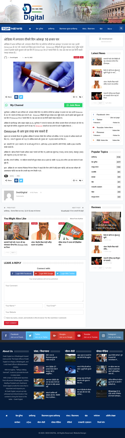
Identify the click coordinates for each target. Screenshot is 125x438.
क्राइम (93, 177)
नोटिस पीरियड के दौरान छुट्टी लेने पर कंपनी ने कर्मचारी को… (115, 382)
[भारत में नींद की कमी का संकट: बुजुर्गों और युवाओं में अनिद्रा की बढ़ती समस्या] (70, 369)
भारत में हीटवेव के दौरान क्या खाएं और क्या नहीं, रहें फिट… (84, 392)
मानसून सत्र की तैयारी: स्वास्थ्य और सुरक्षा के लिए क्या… (84, 380)
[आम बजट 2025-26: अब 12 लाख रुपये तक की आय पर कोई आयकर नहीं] (39, 382)
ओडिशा (18, 176)
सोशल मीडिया (56, 422)
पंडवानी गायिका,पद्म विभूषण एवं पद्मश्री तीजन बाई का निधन (112, 95)
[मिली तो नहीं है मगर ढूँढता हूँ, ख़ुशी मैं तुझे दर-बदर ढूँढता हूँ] (96, 73)
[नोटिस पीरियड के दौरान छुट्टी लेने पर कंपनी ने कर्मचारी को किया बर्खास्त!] (101, 382)
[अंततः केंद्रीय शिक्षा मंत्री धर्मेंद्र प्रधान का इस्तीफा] (43, 231)
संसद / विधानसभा (88, 29)
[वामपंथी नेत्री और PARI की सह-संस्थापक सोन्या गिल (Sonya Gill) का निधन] (16, 231)
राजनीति (93, 172)
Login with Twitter (68, 273)
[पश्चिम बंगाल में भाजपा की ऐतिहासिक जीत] (70, 231)
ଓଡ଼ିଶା (28, 422)
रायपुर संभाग (95, 167)
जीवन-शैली (41, 422)
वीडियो (69, 422)
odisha (12, 176)
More (110, 29)
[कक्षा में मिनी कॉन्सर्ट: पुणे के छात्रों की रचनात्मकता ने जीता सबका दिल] (101, 358)
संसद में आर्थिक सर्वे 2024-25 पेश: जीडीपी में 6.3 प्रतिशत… (53, 395)
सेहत (82, 57)
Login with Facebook (23, 273)
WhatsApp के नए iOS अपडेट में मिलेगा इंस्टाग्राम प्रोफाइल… (114, 393)
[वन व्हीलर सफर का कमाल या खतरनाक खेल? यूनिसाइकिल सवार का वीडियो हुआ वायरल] (101, 369)
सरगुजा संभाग (95, 197)
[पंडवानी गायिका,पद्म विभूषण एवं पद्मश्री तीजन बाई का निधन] (96, 96)
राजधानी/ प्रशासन (96, 187)
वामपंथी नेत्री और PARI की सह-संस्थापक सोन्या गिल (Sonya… (112, 61)
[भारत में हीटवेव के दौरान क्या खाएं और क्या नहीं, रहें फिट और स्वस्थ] (70, 392)
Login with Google (46, 273)
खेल (101, 29)
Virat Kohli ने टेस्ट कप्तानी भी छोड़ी (72, 211)
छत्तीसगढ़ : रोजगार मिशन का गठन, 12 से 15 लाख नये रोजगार (22, 211)
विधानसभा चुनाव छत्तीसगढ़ (68, 29)
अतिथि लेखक (110, 416)
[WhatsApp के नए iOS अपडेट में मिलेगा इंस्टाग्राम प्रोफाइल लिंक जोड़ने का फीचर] (101, 394)
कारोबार (17, 422)
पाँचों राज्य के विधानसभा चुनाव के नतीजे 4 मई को (51, 357)
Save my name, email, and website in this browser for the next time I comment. (36, 318)
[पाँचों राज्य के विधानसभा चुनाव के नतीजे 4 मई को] (39, 358)
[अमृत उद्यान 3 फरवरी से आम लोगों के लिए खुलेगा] (70, 358)
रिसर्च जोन (101, 422)
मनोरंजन (97, 416)
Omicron (38, 126)
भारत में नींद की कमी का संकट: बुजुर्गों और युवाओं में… (84, 369)
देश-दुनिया (39, 29)
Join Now (74, 105)
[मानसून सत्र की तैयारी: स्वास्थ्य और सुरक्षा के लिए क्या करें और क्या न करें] (70, 381)
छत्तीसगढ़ (51, 29)
